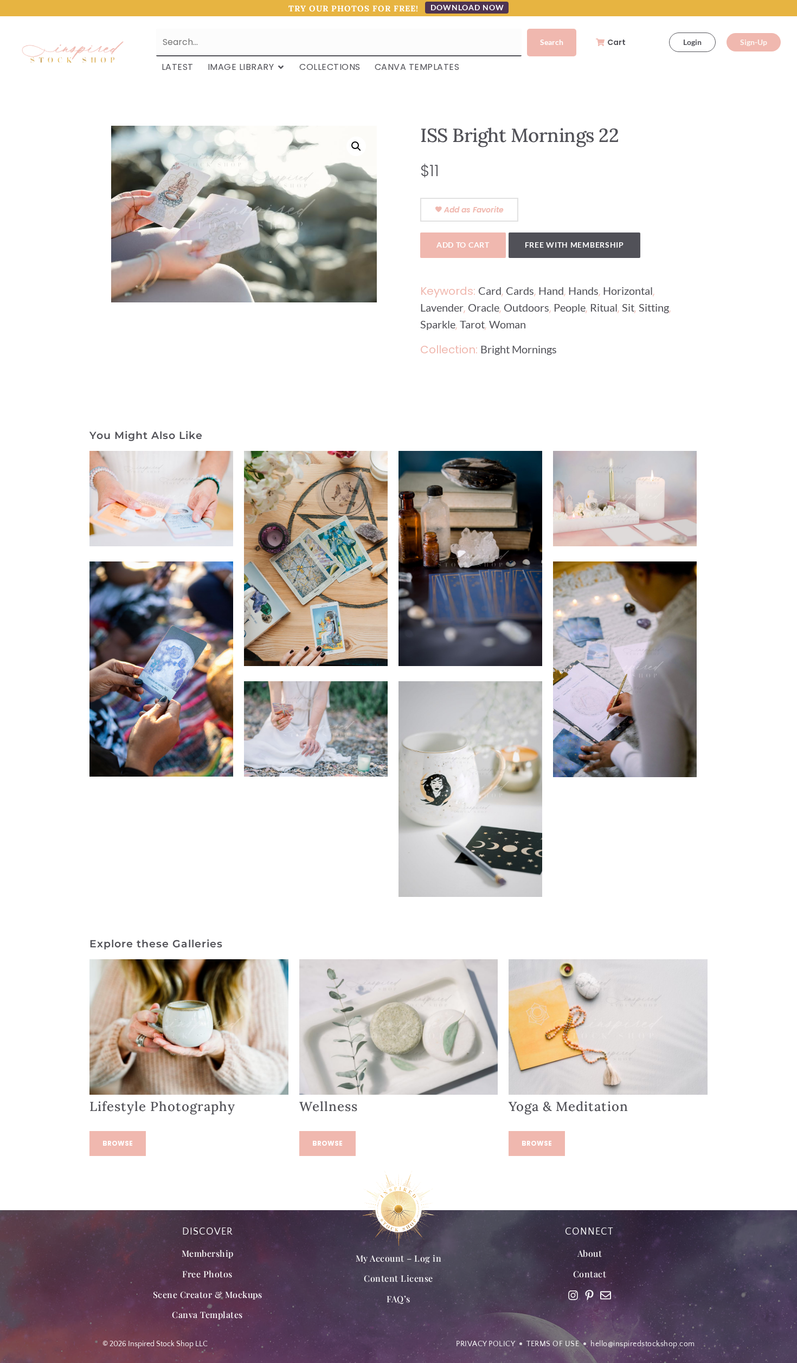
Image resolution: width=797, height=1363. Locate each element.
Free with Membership (574, 244)
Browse (117, 1143)
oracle (483, 307)
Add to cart (463, 244)
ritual (604, 307)
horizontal (628, 290)
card (490, 290)
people (570, 307)
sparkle (437, 324)
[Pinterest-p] (589, 1295)
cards (520, 290)
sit (628, 307)
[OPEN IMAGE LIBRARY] (281, 67)
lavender (442, 307)
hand (551, 290)
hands (583, 290)
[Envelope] (605, 1295)
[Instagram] (573, 1295)
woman (507, 324)
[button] (356, 146)
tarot (472, 324)
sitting (654, 307)
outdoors (526, 307)
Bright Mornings (518, 349)
